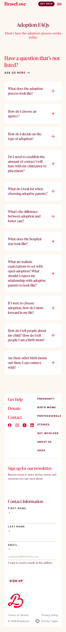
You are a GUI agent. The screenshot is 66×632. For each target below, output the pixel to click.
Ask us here (15, 72)
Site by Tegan (49, 621)
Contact (15, 417)
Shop (41, 450)
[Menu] (59, 4)
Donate (14, 408)
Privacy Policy (50, 615)
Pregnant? (46, 398)
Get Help (46, 3)
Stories (43, 424)
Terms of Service (18, 615)
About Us (44, 442)
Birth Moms (46, 407)
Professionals (49, 416)
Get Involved (48, 433)
